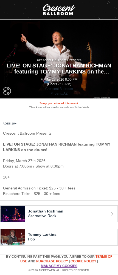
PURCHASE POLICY (52, 261)
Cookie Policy (84, 261)
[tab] (59, 213)
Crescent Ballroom (59, 89)
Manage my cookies (59, 266)
